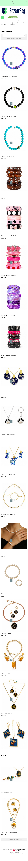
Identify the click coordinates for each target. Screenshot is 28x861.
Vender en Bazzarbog (7, 1)
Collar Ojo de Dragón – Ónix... (8, 116)
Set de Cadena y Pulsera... (8, 514)
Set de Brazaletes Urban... (8, 196)
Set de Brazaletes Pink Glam (8, 275)
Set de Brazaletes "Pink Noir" (8, 236)
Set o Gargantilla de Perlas (8, 554)
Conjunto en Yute (5, 395)
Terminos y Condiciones (11, 854)
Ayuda (21, 854)
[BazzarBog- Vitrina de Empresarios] (14, 11)
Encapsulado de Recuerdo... (8, 434)
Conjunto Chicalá (5, 673)
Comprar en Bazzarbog (20, 1)
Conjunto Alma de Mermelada (9, 832)
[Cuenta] (14, 4)
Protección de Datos (14, 852)
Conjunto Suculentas (6, 713)
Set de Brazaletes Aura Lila (8, 315)
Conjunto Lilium (5, 753)
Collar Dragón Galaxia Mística (9, 76)
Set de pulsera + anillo (7, 594)
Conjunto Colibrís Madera (8, 474)
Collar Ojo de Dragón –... (7, 156)
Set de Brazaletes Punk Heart (8, 355)
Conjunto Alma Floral (6, 792)
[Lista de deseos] (11, 63)
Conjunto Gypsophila (6, 633)
